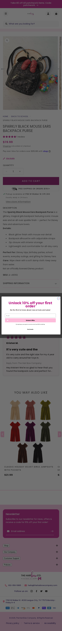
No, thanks (30, 329)
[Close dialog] (58, 298)
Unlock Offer (30, 320)
